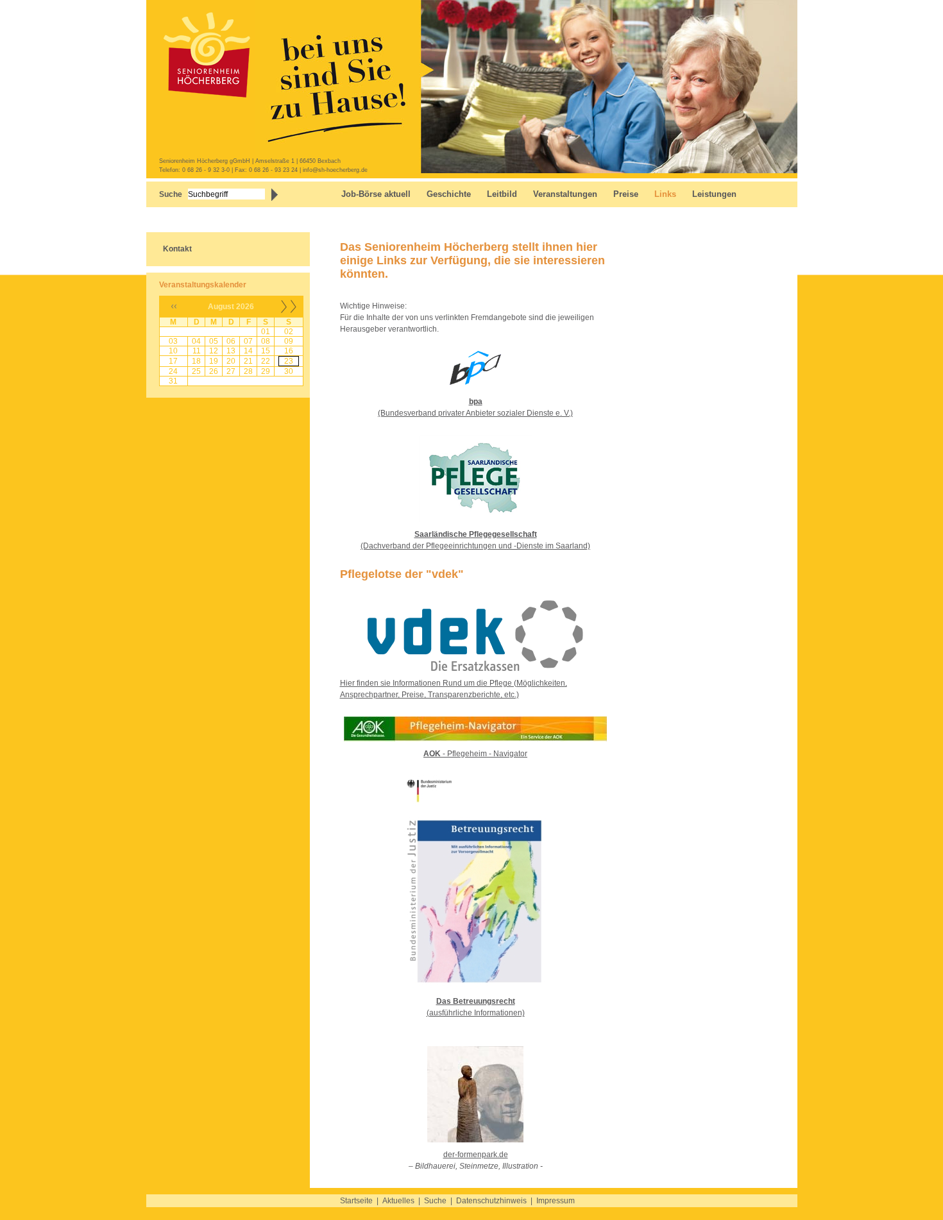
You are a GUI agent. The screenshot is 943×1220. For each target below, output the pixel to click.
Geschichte (449, 194)
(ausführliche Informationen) (476, 1012)
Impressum (555, 1200)
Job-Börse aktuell (376, 194)
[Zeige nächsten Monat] (288, 314)
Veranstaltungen (565, 194)
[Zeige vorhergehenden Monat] (174, 314)
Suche (435, 1200)
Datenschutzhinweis (491, 1200)
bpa (475, 401)
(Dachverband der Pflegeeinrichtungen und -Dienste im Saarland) (475, 545)
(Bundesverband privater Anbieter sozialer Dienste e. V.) (475, 413)
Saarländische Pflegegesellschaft (475, 534)
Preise (625, 194)
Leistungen (714, 194)
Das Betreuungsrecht (475, 1001)
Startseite (356, 1200)
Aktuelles (398, 1200)
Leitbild (502, 194)
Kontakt (177, 248)
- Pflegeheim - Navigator (475, 753)
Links (665, 194)
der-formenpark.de (475, 1154)
